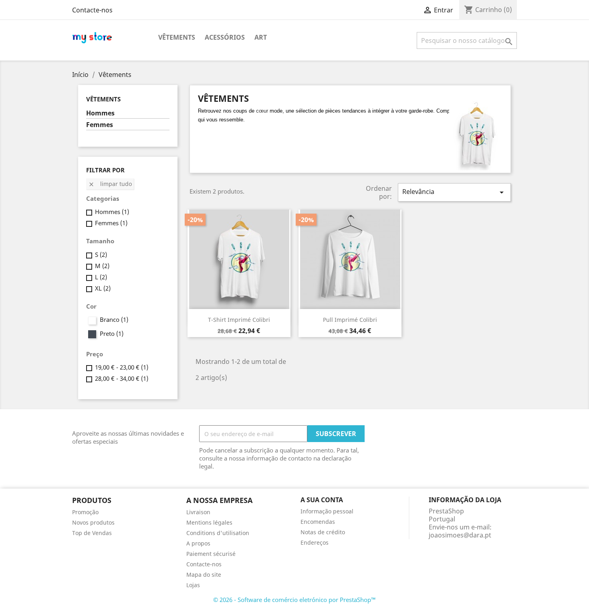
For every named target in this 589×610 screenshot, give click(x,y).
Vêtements (176, 37)
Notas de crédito (323, 532)
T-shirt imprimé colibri (239, 319)
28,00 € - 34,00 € (121, 378)
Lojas (193, 585)
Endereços (315, 542)
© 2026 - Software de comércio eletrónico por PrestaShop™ (294, 600)
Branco (114, 319)
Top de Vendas (92, 533)
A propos (198, 543)
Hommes (100, 113)
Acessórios (225, 37)
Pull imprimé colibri (350, 319)
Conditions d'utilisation (217, 533)
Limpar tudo (110, 184)
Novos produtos (93, 522)
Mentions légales (209, 522)
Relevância (454, 192)
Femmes (99, 125)
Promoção (85, 512)
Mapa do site (203, 574)
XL (103, 288)
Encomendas (318, 521)
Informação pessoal (327, 511)
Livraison (198, 512)
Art (260, 37)
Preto (111, 333)
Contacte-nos (92, 10)
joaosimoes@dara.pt (460, 535)
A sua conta (322, 499)
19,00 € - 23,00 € (121, 367)
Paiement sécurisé (211, 553)
